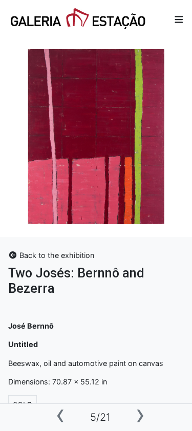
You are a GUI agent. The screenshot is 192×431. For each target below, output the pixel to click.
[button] (179, 19)
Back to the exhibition (55, 255)
